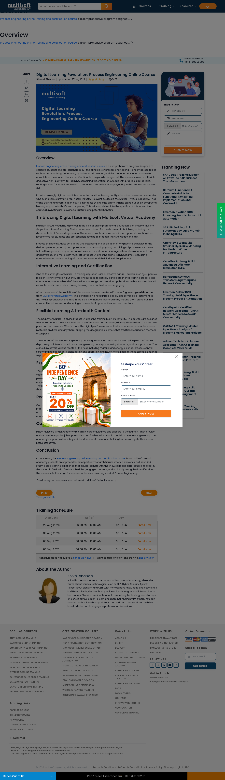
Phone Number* (129, 395)
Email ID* (125, 382)
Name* (124, 369)
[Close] (176, 356)
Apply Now (146, 414)
